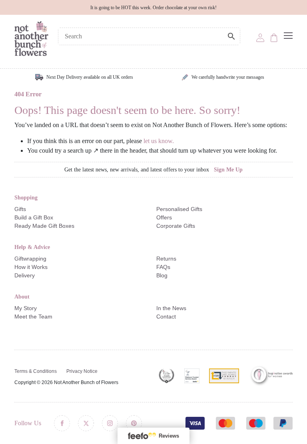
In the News (171, 308)
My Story (25, 308)
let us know (158, 140)
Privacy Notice (82, 371)
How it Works (31, 267)
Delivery (24, 275)
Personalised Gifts (179, 209)
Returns (166, 258)
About (22, 297)
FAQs (163, 267)
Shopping (26, 198)
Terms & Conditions (35, 371)
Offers (164, 217)
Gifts (20, 209)
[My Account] (260, 37)
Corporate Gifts (175, 226)
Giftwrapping (30, 258)
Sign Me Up (228, 170)
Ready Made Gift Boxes (44, 226)
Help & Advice (32, 247)
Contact (166, 316)
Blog (161, 275)
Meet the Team (33, 316)
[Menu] (288, 35)
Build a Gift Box (33, 217)
